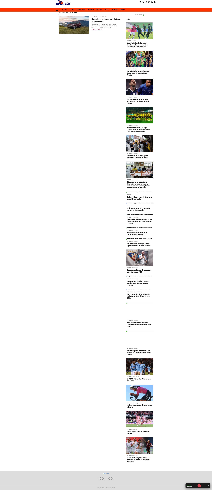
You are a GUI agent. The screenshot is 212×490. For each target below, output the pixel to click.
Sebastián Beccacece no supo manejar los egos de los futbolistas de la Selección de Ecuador (138, 129)
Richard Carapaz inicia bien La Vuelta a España (139, 406)
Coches (106, 10)
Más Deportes (131, 292)
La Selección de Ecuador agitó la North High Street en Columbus (137, 157)
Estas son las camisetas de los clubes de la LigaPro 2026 (137, 233)
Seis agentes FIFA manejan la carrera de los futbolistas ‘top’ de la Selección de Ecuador (139, 221)
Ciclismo (99, 10)
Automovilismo (96, 16)
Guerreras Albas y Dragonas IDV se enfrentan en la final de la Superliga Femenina (138, 460)
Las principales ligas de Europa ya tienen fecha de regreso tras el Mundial (138, 73)
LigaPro (71, 10)
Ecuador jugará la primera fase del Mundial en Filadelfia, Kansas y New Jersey (139, 353)
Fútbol (64, 10)
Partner (122, 10)
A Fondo (129, 180)
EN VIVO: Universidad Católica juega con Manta (139, 380)
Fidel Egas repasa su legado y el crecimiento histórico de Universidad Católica (139, 324)
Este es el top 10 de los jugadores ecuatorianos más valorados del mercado (138, 283)
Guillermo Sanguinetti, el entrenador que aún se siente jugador (139, 209)
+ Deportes (114, 10)
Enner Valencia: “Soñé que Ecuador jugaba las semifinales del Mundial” (139, 245)
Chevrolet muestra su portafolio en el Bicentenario (106, 20)
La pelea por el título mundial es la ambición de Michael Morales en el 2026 (138, 296)
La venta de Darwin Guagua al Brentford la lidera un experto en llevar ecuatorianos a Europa (137, 45)
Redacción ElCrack (97, 30)
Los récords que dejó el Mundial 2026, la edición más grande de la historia (138, 101)
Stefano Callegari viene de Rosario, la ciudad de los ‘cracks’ (139, 198)
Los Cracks (90, 10)
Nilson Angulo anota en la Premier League (138, 432)
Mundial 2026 (80, 10)
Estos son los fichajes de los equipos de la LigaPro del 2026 (139, 271)
